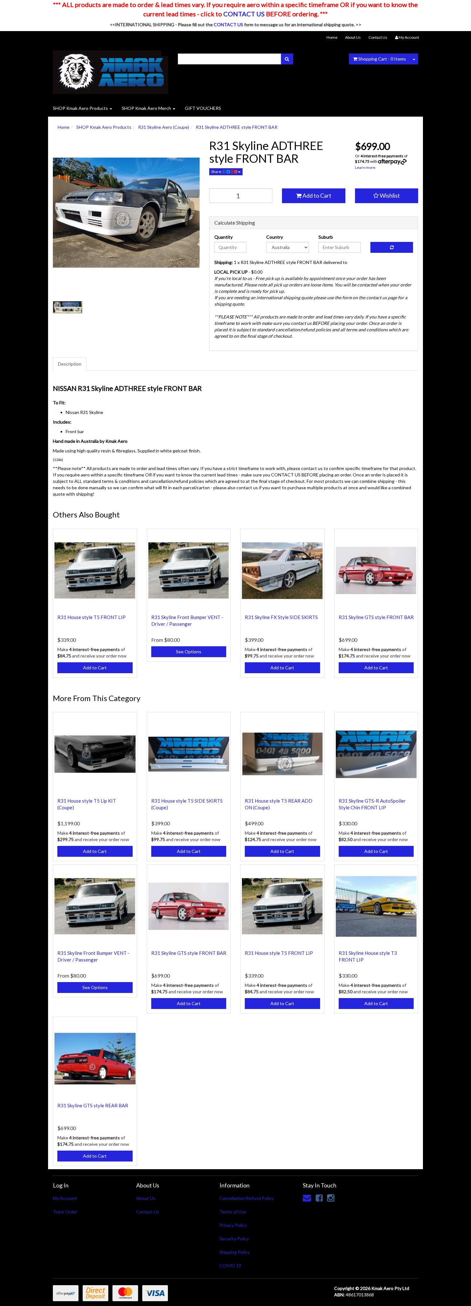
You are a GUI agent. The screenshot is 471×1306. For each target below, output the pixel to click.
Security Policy (234, 1238)
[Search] (287, 59)
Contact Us (377, 37)
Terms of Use (232, 1211)
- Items (382, 59)
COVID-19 (230, 1265)
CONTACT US (244, 14)
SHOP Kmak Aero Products (81, 108)
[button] (386, 195)
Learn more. (365, 167)
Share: (217, 171)
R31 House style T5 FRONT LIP (91, 617)
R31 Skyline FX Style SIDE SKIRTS (281, 617)
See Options (188, 651)
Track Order (65, 1211)
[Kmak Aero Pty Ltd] (110, 70)
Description (69, 364)
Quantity (223, 237)
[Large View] (67, 307)
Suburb (325, 237)
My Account (65, 1198)
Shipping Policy (234, 1252)
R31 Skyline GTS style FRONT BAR (376, 617)
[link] (319, 1198)
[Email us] (307, 1198)
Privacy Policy (233, 1225)
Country (274, 237)
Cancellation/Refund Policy (246, 1198)
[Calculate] (391, 247)
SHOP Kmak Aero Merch (147, 108)
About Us (353, 37)
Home (331, 37)
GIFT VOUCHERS (203, 108)
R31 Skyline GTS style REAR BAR (92, 1105)
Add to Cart (316, 195)
